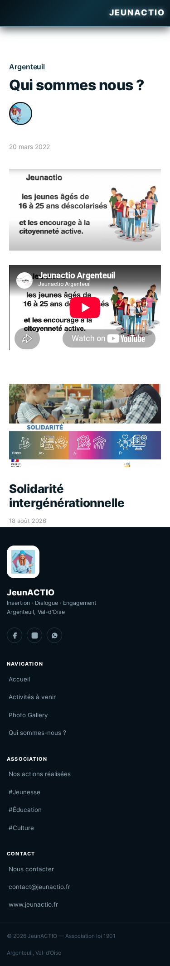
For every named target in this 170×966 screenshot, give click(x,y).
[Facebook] (14, 635)
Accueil (19, 679)
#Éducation (25, 809)
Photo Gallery (28, 715)
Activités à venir (32, 696)
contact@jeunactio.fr (39, 886)
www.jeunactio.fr (33, 904)
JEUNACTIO (137, 12)
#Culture (21, 827)
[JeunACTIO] (23, 562)
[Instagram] (34, 635)
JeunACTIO (31, 592)
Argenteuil (27, 66)
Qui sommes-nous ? (37, 732)
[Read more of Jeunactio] (20, 113)
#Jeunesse (24, 792)
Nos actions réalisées (40, 774)
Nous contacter (31, 869)
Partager (139, 126)
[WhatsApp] (54, 635)
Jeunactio (28, 136)
